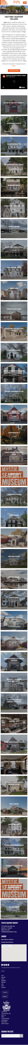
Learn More (13, 106)
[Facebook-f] (2, 965)
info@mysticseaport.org (8, 932)
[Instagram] (6, 965)
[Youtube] (4, 965)
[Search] (21, 1036)
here (13, 66)
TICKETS (14, 1)
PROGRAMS (18, 1)
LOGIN (19, 2)
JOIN (14, 2)
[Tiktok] (8, 965)
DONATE (16, 2)
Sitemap (2, 971)
